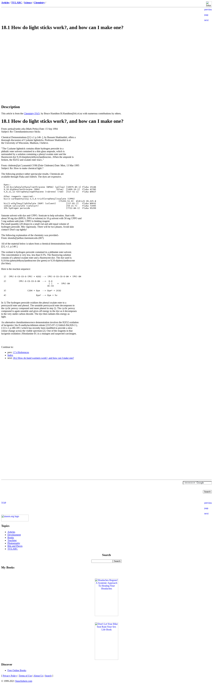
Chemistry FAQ (32, 113)
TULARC (12, 548)
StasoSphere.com (23, 681)
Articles (11, 532)
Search (48, 675)
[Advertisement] (106, 56)
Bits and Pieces (14, 546)
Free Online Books (16, 670)
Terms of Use (25, 675)
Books (10, 537)
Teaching (12, 540)
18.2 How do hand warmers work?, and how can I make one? (43, 358)
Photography (13, 543)
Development (14, 534)
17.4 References (21, 352)
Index (10, 355)
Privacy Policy (10, 675)
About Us (38, 675)
